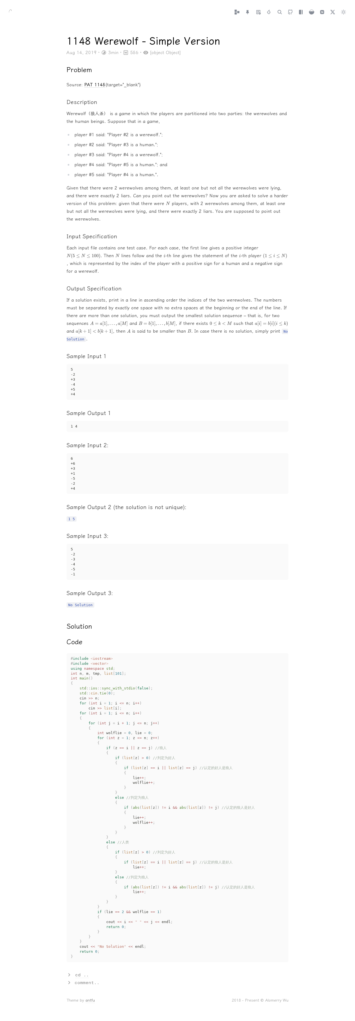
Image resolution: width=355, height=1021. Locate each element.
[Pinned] (247, 12)
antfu (90, 1000)
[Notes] (258, 12)
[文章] (237, 12)
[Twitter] (332, 12)
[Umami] (311, 12)
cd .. (82, 975)
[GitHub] (290, 12)
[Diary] (300, 12)
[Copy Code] (281, 371)
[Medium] (322, 12)
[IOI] (269, 12)
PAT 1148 (94, 84)
